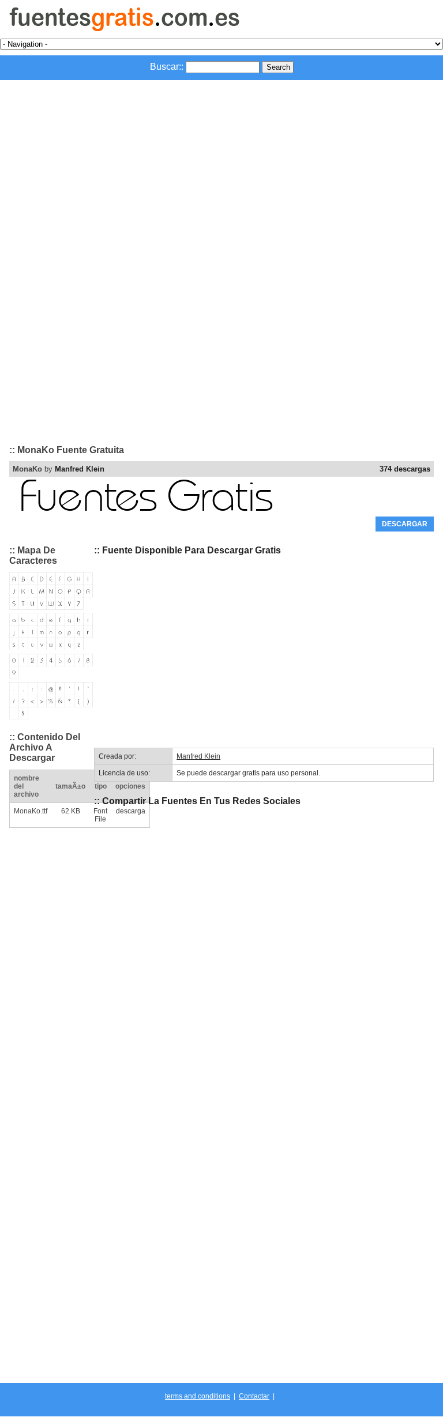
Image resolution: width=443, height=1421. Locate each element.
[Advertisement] (221, 166)
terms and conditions (197, 1396)
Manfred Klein (79, 469)
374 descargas (405, 469)
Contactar (254, 1396)
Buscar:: (166, 66)
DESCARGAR (404, 524)
